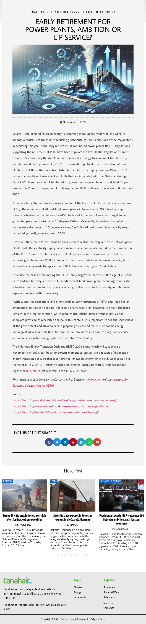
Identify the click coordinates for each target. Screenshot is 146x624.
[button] (49, 442)
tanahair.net (93, 379)
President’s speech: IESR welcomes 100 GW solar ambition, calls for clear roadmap (121, 519)
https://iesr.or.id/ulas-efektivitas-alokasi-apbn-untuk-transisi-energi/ (55, 412)
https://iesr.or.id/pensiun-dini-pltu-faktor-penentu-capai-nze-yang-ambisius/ (60, 406)
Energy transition (54, 12)
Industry (77, 12)
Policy (110, 12)
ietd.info (31, 371)
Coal (34, 12)
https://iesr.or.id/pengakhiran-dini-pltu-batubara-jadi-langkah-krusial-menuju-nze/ (64, 400)
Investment (95, 12)
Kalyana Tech (97, 619)
